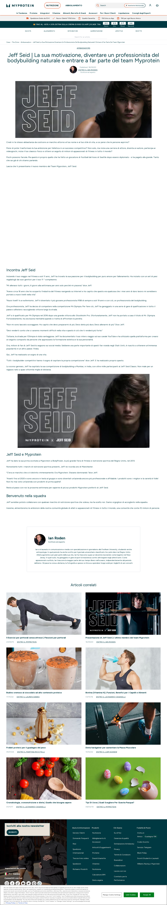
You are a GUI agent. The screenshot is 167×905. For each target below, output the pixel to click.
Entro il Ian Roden (87, 70)
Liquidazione (123, 13)
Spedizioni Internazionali (78, 851)
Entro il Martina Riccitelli (31, 752)
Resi (74, 844)
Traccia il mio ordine (81, 858)
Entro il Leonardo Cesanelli (111, 697)
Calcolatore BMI (99, 875)
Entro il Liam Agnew (106, 752)
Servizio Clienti (79, 833)
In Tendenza (21, 13)
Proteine (33, 13)
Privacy (117, 849)
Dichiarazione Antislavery (124, 844)
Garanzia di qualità (121, 838)
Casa (8, 42)
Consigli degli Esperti (141, 13)
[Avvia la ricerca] (97, 5)
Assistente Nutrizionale (136, 5)
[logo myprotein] (20, 5)
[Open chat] (39, 883)
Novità (28, 31)
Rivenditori (118, 860)
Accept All (147, 895)
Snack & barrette (99, 858)
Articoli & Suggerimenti (101, 847)
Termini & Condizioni (122, 855)
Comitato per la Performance (120, 878)
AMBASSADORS (83, 48)
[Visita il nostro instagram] (7, 883)
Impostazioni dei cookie (15, 868)
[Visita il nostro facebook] (12, 883)
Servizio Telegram (144, 847)
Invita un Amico (146, 834)
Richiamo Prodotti (80, 869)
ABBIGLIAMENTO (73, 5)
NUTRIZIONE (52, 5)
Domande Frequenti (81, 838)
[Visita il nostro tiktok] (17, 883)
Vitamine (56, 13)
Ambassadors (26, 42)
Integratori (45, 13)
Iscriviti (13, 832)
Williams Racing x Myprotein (148, 864)
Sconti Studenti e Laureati (148, 858)
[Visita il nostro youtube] (23, 883)
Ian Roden (56, 538)
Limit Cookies (131, 895)
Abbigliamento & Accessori (99, 840)
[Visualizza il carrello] (157, 5)
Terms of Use (22, 903)
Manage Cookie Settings (112, 895)
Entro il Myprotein (27, 642)
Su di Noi (117, 833)
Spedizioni (77, 864)
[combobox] (120, 5)
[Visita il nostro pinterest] (34, 883)
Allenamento (49, 31)
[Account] (150, 5)
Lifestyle (119, 31)
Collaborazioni (119, 866)
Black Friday (142, 853)
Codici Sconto (143, 842)
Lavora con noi (120, 871)
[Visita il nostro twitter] (28, 883)
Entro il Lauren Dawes (28, 697)
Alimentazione (96, 31)
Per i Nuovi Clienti (108, 13)
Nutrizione (96, 833)
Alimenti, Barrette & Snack (74, 13)
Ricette (139, 31)
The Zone (15, 42)
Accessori (93, 13)
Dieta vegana (97, 880)
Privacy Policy (10, 903)
